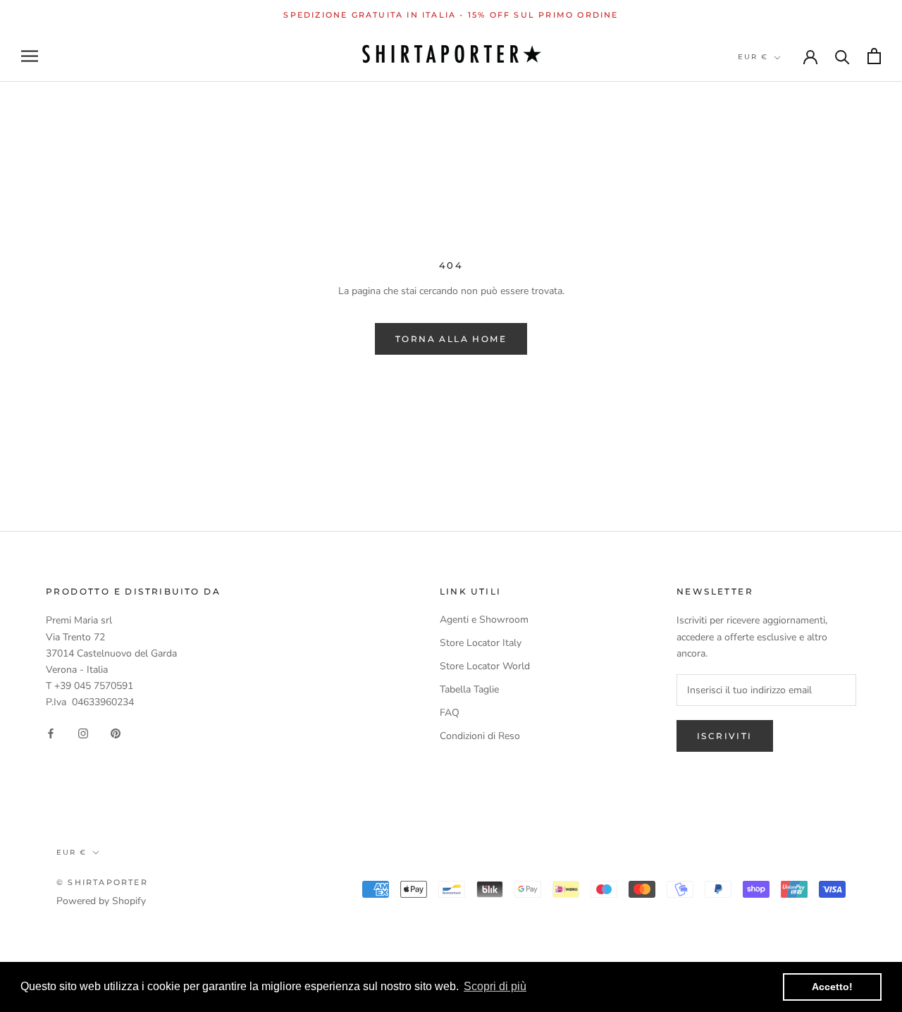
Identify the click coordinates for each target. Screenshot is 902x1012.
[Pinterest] (116, 732)
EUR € (753, 56)
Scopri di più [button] (495, 986)
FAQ (449, 712)
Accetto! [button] (832, 986)
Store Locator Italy (480, 643)
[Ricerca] (842, 56)
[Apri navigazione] (29, 56)
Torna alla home (451, 339)
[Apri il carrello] (874, 56)
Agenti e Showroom (484, 619)
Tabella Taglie (469, 689)
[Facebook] (51, 732)
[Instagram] (83, 732)
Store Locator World (485, 666)
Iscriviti (725, 736)
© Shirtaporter (102, 882)
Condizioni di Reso (480, 736)
